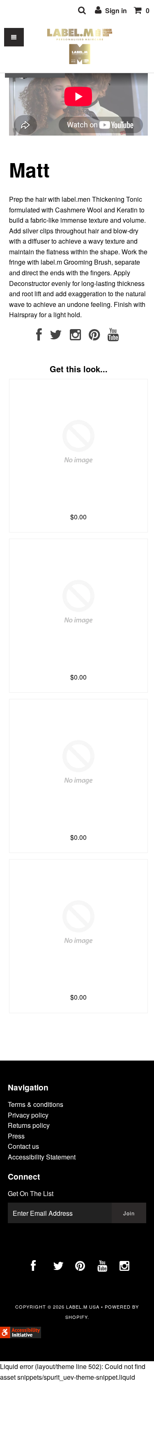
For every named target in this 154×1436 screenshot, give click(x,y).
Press (16, 1136)
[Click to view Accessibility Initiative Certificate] (20, 1335)
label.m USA (82, 1306)
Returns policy (29, 1125)
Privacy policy (28, 1115)
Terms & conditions (35, 1104)
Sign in (115, 10)
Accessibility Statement (42, 1157)
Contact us (23, 1146)
